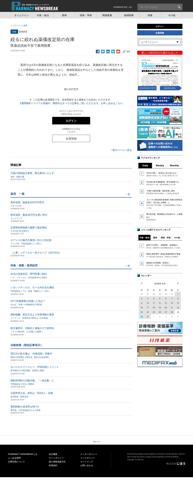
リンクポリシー (87, 458)
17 (148, 307)
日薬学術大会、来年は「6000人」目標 (32, 394)
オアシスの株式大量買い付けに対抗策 (31, 242)
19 (160, 307)
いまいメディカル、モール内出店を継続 (32, 289)
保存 (128, 51)
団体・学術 (166, 237)
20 (166, 307)
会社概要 (53, 454)
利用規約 (53, 465)
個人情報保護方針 (57, 461)
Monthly (174, 165)
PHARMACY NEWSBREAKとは (22, 454)
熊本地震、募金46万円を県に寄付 (29, 216)
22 (178, 307)
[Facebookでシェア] (98, 51)
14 (172, 303)
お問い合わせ (86, 465)
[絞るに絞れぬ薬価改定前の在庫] (113, 51)
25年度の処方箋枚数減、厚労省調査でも (162, 183)
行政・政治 (144, 237)
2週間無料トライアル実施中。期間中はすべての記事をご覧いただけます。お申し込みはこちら (71, 103)
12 (160, 303)
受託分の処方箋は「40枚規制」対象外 (31, 355)
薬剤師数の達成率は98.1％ (25, 408)
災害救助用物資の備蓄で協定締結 (29, 229)
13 (166, 303)
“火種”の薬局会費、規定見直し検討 (162, 192)
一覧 (127, 194)
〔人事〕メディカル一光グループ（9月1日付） (36, 252)
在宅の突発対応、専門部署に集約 (29, 275)
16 (142, 307)
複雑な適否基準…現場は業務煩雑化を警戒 (163, 255)
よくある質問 (14, 458)
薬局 (25, 25)
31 (148, 316)
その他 (177, 237)
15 (178, 303)
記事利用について (16, 461)
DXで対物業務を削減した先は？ (28, 302)
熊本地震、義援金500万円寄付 (27, 204)
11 (154, 303)
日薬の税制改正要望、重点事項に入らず (32, 175)
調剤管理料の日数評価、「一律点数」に (32, 382)
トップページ (16, 25)
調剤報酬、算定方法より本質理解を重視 (32, 316)
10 (148, 303)
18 (154, 307)
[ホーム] (35, 8)
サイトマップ (86, 461)
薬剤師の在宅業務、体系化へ (162, 264)
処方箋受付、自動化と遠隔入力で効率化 (32, 330)
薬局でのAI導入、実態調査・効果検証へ (163, 246)
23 (142, 312)
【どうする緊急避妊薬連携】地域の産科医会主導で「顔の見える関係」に (164, 204)
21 (172, 307)
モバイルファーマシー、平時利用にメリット (35, 368)
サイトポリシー (56, 458)
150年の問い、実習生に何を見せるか (162, 174)
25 (154, 312)
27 (166, 312)
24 (148, 312)
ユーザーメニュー (149, 42)
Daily (145, 165)
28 (172, 312)
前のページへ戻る (122, 150)
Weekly (160, 165)
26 (160, 312)
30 (142, 316)
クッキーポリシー (88, 454)
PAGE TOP (96, 442)
